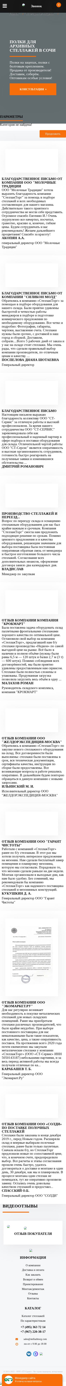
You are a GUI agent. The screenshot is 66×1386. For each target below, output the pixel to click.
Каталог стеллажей (33, 1315)
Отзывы (33, 1293)
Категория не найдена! (40, 13)
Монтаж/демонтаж (33, 1288)
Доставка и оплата (33, 1269)
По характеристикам (33, 1320)
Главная (13, 13)
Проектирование (33, 1284)
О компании (33, 1265)
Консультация (32, 89)
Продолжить (52, 133)
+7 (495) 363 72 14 (33, 1327)
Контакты (33, 1298)
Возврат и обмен (33, 1279)
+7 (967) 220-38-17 (33, 1331)
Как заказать (33, 1274)
